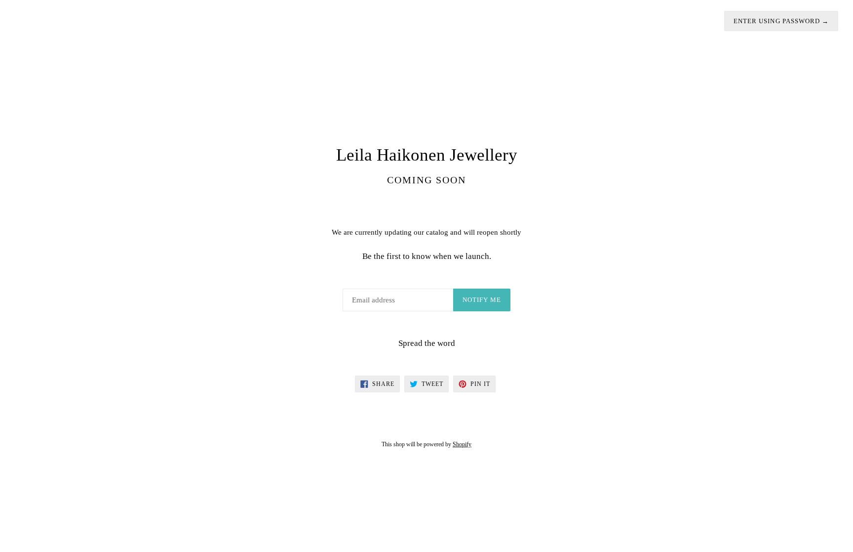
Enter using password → (781, 21)
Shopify (462, 444)
